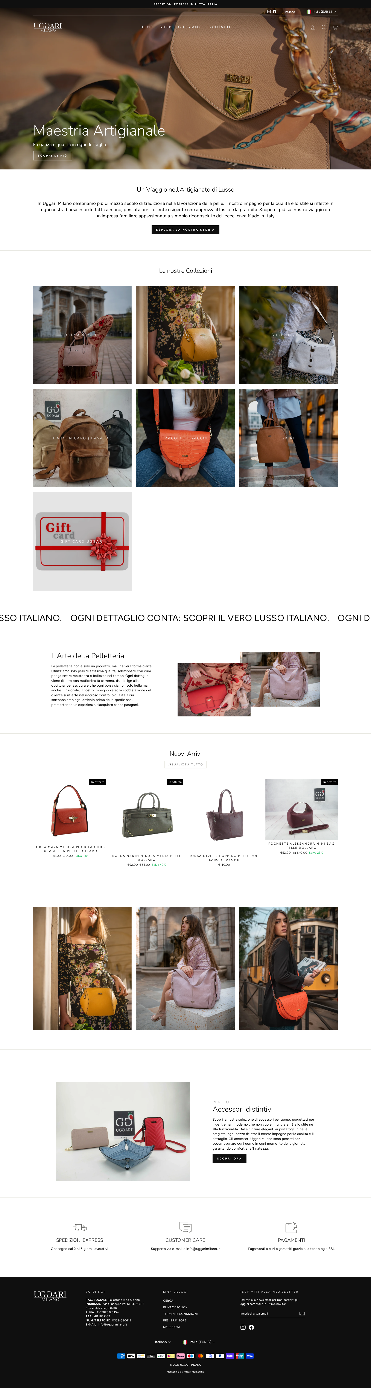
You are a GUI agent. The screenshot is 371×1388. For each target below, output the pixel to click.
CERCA (168, 1300)
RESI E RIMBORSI (175, 1320)
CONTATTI (219, 27)
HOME (146, 27)
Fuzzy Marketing (194, 1371)
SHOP (166, 27)
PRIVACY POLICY (175, 1307)
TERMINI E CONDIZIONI (180, 1313)
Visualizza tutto (185, 764)
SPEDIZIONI (171, 1327)
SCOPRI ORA (229, 1158)
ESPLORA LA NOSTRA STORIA (185, 229)
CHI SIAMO (190, 27)
